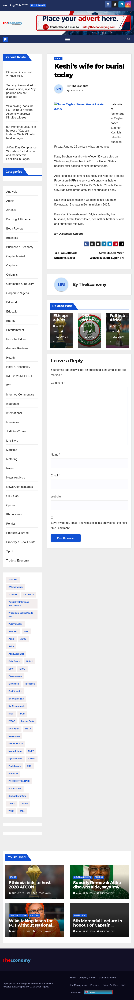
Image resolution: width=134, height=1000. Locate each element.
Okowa (31, 758)
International (14, 413)
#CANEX (13, 594)
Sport (9, 551)
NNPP (31, 751)
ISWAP (12, 721)
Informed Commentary (20, 394)
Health (10, 357)
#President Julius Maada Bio (21, 615)
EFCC (22, 669)
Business (12, 237)
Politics (11, 523)
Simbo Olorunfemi (17, 796)
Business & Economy (20, 247)
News (10, 468)
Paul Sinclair (15, 766)
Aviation (11, 210)
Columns (12, 274)
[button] (128, 39)
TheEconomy (79, 86)
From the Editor (16, 339)
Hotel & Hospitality (18, 366)
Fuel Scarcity (15, 691)
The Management (78, 985)
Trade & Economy (17, 560)
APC (26, 631)
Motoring (11, 459)
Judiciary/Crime (16, 431)
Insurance (12, 403)
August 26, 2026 (21, 893)
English (92, 992)
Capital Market (15, 256)
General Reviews (17, 348)
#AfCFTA (13, 579)
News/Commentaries (19, 486)
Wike (22, 811)
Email (55, 475)
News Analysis (15, 477)
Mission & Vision (107, 977)
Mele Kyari (14, 729)
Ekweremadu (15, 676)
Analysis (11, 191)
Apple (11, 639)
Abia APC (13, 631)
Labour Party (27, 721)
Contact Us (75, 992)
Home (73, 977)
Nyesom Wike (15, 758)
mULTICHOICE (16, 743)
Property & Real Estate (20, 542)
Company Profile (87, 977)
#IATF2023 (28, 594)
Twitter (24, 803)
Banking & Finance (18, 219)
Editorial (11, 302)
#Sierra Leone (16, 624)
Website (56, 496)
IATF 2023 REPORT (19, 376)
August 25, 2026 (85, 931)
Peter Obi (13, 773)
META (28, 729)
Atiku (11, 646)
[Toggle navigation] (67, 39)
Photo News (14, 514)
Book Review (14, 228)
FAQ (123, 985)
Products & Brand (17, 532)
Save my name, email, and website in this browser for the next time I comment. (89, 525)
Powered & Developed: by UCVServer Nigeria (26, 986)
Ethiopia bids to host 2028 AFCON (30, 885)
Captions (12, 265)
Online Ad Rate (110, 985)
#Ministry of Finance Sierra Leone (19, 604)
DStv (11, 669)
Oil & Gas (12, 496)
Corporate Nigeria (17, 293)
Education (12, 311)
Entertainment (15, 330)
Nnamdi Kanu (15, 751)
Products (94, 985)
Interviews (12, 422)
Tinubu (12, 803)
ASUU (23, 639)
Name (55, 454)
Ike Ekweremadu (17, 706)
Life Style (12, 440)
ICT (8, 385)
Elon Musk (14, 684)
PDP (29, 766)
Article (10, 200)
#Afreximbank (16, 587)
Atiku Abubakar (16, 654)
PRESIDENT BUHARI (19, 781)
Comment (58, 382)
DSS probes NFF (88, 320)
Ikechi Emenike (16, 699)
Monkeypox (14, 736)
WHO (11, 811)
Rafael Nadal (15, 788)
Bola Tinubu (14, 661)
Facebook (30, 684)
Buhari (29, 661)
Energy (10, 320)
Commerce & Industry (20, 283)
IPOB (22, 714)
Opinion (11, 505)
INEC (11, 714)
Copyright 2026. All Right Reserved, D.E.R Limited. (28, 983)
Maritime (11, 449)
